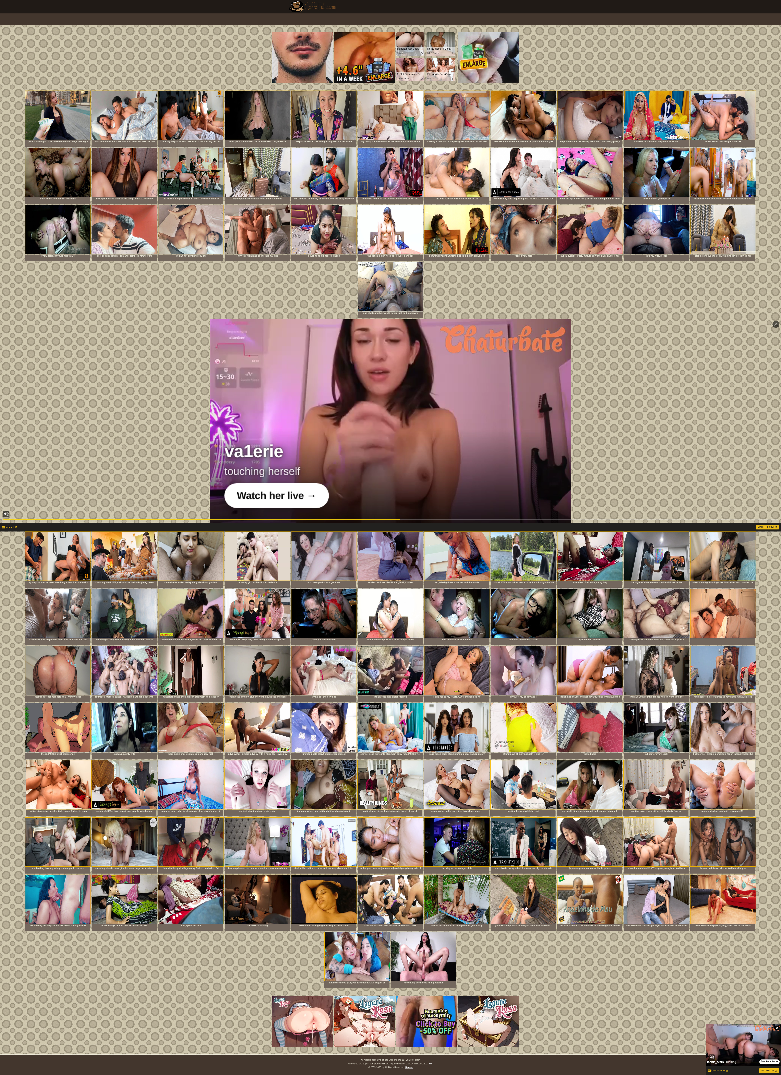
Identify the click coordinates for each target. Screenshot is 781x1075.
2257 (431, 1063)
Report (409, 1067)
